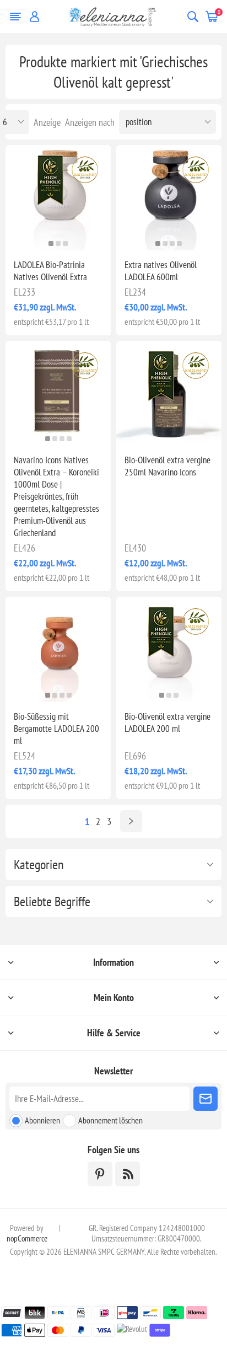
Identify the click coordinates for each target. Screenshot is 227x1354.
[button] (50, 243)
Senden (205, 1099)
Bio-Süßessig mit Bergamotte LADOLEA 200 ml (56, 728)
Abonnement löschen (110, 1120)
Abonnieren (42, 1120)
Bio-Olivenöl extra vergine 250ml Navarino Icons (167, 466)
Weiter (131, 821)
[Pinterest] (100, 1174)
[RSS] (127, 1174)
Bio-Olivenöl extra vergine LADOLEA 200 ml (167, 722)
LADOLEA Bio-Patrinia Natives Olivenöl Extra (50, 271)
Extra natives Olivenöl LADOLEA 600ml (161, 271)
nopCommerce (27, 1238)
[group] (168, 197)
